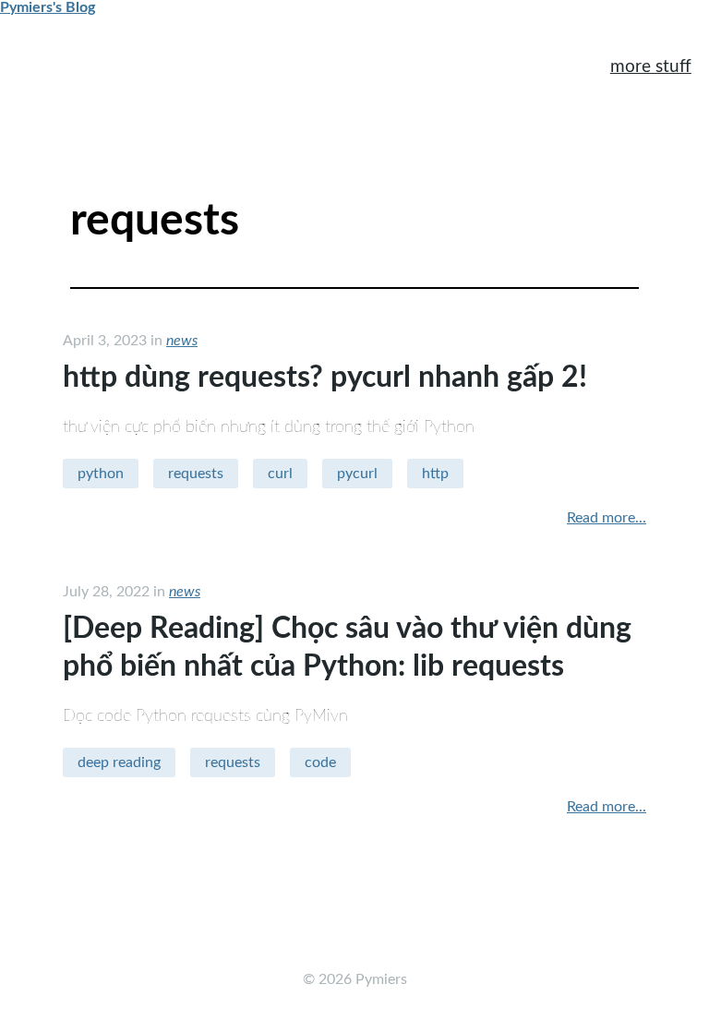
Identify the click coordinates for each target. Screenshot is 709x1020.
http (435, 473)
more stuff (650, 67)
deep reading (119, 762)
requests (195, 473)
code (320, 762)
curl (280, 473)
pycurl (357, 473)
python (101, 473)
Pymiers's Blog (47, 7)
